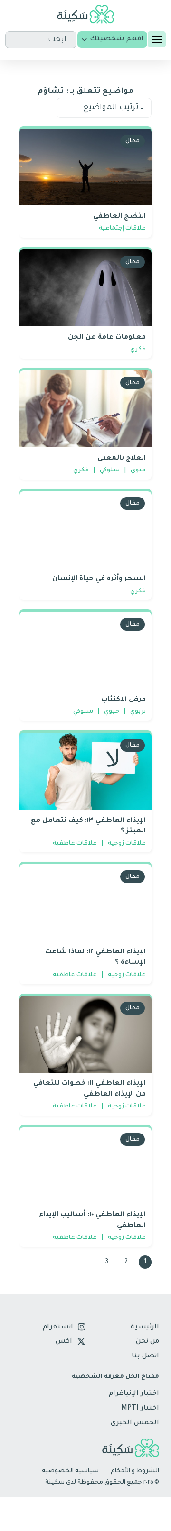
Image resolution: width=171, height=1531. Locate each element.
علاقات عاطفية (75, 844)
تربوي (138, 712)
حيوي (138, 470)
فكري (138, 349)
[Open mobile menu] (157, 39)
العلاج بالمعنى (121, 458)
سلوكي (110, 470)
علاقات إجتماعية (122, 228)
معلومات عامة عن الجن (107, 337)
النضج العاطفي (119, 217)
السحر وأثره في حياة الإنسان (99, 579)
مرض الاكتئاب (123, 700)
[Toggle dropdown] (84, 40)
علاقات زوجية (127, 844)
